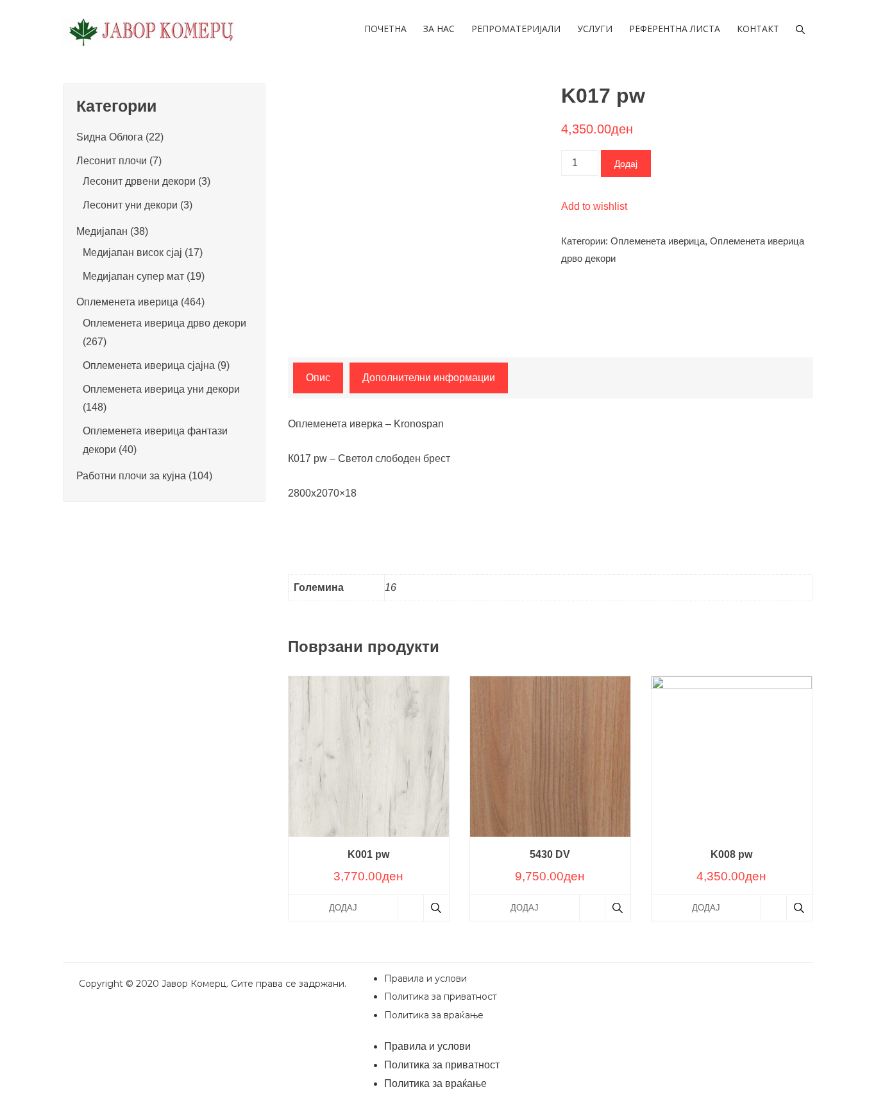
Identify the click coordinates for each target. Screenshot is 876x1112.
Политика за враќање (434, 1015)
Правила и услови (425, 978)
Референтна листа (674, 28)
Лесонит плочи (111, 160)
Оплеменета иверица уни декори (161, 389)
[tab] (318, 378)
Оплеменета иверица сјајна (149, 365)
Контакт (758, 28)
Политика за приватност (440, 996)
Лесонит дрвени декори (139, 181)
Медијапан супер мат (133, 276)
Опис (318, 377)
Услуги (594, 28)
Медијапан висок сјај (132, 252)
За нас (439, 28)
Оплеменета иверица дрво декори (164, 323)
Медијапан (102, 231)
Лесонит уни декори (130, 205)
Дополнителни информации (428, 377)
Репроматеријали (515, 28)
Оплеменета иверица (658, 240)
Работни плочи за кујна (131, 475)
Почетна (385, 28)
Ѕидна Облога (109, 137)
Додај (625, 163)
